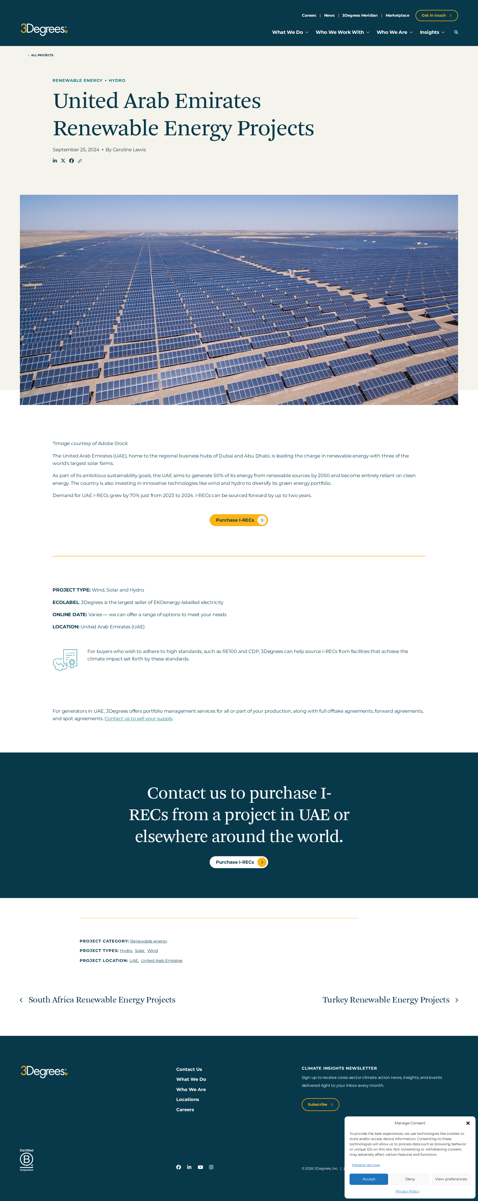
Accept (368, 1179)
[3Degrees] (44, 29)
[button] (468, 1123)
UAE (133, 960)
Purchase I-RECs (235, 520)
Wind (152, 950)
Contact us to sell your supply (138, 718)
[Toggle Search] (456, 32)
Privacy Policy (407, 1191)
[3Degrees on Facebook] (178, 1167)
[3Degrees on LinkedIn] (189, 1167)
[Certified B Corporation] (26, 1160)
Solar (139, 950)
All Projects (42, 55)
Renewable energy (78, 80)
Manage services (366, 1165)
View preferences (451, 1179)
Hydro (117, 80)
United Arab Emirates (161, 960)
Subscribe (318, 1104)
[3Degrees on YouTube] (200, 1167)
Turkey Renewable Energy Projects (386, 999)
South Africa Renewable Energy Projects (102, 999)
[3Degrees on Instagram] (211, 1167)
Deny (410, 1179)
